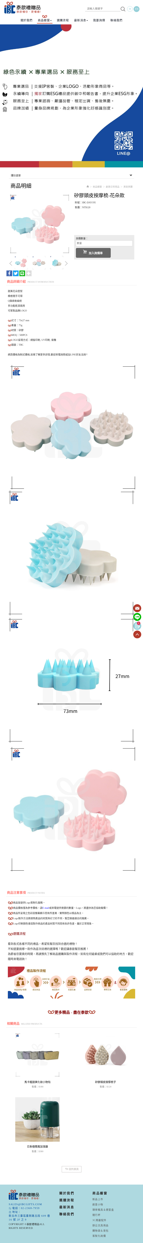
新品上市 (97, 1199)
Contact (137, 608)
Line (137, 617)
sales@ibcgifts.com (25, 1204)
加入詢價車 (96, 253)
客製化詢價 (99, 1236)
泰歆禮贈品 (22, 7)
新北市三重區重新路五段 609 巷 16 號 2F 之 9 (29, 1217)
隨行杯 (96, 1215)
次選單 (17, 175)
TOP (137, 634)
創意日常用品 (112, 186)
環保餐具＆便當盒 (103, 1209)
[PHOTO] (39, 223)
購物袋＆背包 (100, 1230)
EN (136, 9)
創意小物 (97, 1204)
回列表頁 (74, 1169)
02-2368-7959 (30, 1208)
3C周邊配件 (99, 1220)
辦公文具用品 (100, 1225)
